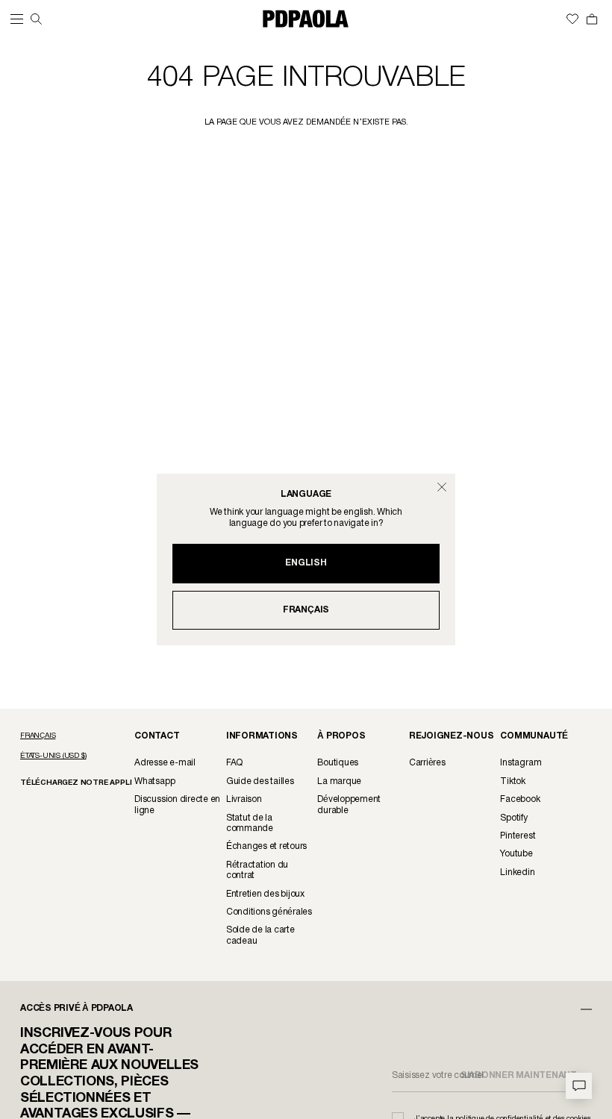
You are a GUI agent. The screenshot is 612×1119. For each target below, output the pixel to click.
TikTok (512, 781)
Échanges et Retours (266, 846)
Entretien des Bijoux (265, 894)
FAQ (234, 763)
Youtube (516, 854)
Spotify (513, 818)
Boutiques (337, 763)
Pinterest (517, 836)
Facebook (520, 799)
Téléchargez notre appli (75, 783)
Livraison (244, 799)
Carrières (427, 763)
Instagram (520, 763)
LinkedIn (517, 872)
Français (306, 610)
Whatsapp (154, 781)
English (305, 563)
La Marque (339, 781)
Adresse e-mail (165, 763)
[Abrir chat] (579, 1086)
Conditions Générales (269, 912)
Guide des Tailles (260, 781)
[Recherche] (36, 19)
